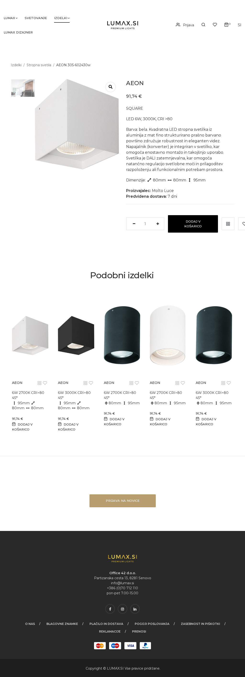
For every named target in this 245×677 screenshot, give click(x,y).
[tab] (21, 88)
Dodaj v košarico (193, 223)
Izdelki (60, 18)
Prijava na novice (122, 500)
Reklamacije (110, 631)
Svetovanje (36, 18)
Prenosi (139, 631)
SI (122, 668)
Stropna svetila (39, 65)
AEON (17, 383)
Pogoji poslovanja (152, 624)
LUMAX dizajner (18, 32)
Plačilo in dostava (106, 624)
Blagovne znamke (62, 624)
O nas (30, 624)
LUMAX (113, 668)
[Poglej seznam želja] (215, 25)
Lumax (9, 18)
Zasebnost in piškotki (200, 624)
